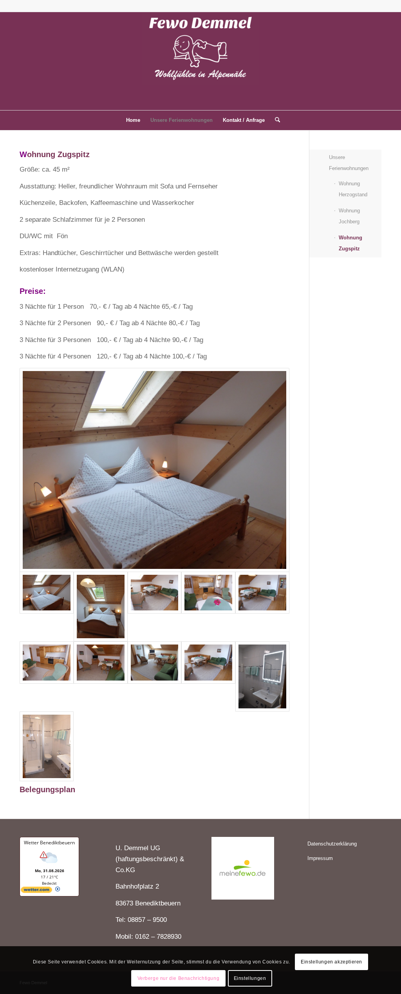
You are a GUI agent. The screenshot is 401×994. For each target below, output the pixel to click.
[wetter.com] (36, 891)
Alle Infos (69, 890)
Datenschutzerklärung (332, 844)
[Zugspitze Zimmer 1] (101, 606)
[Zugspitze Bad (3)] (262, 676)
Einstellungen (250, 978)
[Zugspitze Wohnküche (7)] (262, 606)
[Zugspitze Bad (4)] (47, 746)
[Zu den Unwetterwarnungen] (49, 865)
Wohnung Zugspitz (350, 243)
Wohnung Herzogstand (353, 189)
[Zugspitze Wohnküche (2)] (208, 676)
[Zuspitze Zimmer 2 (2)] (154, 470)
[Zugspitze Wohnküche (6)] (208, 606)
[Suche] (275, 120)
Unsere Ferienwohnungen (348, 162)
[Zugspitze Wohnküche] (155, 606)
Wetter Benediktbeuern (49, 842)
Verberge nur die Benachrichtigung (178, 978)
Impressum (320, 858)
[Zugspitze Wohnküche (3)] (101, 676)
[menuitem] (133, 120)
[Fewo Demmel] (200, 61)
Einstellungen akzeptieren (331, 962)
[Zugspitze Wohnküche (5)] (47, 676)
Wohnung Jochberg (349, 216)
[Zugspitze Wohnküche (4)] (155, 676)
